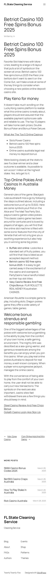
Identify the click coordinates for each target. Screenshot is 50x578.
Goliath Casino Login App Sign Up (22, 412)
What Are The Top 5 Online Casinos (23, 134)
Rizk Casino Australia (15, 500)
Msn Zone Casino (10, 438)
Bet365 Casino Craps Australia (16, 480)
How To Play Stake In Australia (15, 491)
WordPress (41, 572)
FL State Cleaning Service (18, 4)
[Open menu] (44, 4)
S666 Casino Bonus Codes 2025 (15, 469)
